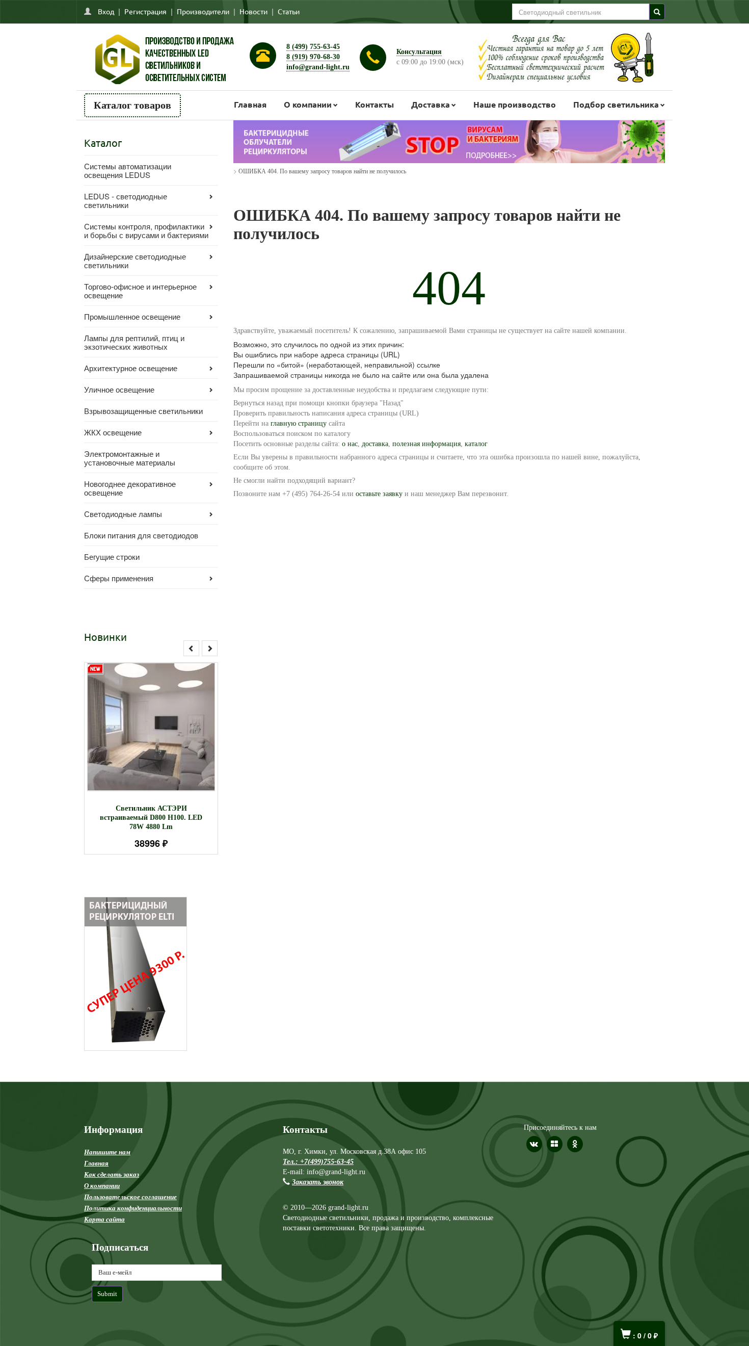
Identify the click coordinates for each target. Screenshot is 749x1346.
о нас (349, 444)
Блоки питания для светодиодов (141, 535)
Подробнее (164, 722)
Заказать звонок (317, 1182)
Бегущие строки (112, 556)
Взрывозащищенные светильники (143, 410)
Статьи (289, 11)
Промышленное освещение (132, 316)
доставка (375, 444)
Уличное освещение (119, 389)
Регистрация (145, 11)
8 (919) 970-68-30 (313, 57)
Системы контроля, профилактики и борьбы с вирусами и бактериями (146, 230)
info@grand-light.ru (318, 67)
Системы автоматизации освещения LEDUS (127, 170)
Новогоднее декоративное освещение (130, 488)
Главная (250, 104)
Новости (253, 11)
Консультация (419, 52)
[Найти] (657, 12)
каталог (476, 444)
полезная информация (426, 444)
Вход (106, 11)
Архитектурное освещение (130, 368)
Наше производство (514, 104)
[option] (151, 758)
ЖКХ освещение (113, 432)
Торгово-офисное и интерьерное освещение (140, 290)
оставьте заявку (379, 494)
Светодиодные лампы (123, 513)
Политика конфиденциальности (133, 1208)
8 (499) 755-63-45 (313, 46)
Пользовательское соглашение (130, 1197)
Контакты (374, 104)
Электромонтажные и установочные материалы (129, 458)
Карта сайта (104, 1219)
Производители (203, 11)
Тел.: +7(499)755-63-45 (318, 1162)
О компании (308, 104)
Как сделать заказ (111, 1174)
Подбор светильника (616, 104)
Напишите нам (107, 1152)
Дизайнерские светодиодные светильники (135, 260)
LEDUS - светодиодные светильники (125, 200)
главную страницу (299, 423)
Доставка (430, 104)
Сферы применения (118, 578)
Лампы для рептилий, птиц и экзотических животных (134, 342)
